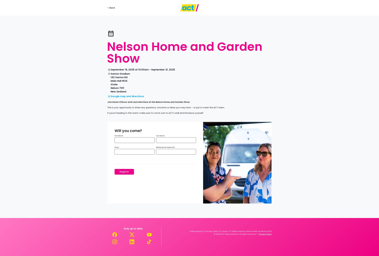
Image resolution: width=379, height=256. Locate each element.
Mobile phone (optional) (165, 147)
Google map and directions (127, 96)
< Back (111, 7)
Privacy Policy (265, 234)
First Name (119, 136)
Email (117, 147)
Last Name (160, 136)
